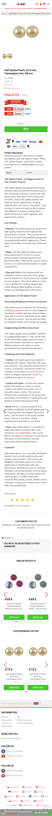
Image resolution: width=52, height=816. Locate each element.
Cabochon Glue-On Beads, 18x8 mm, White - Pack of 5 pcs (38, 606)
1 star (12, 499)
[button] (11, 621)
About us (4, 717)
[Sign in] (41, 4)
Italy (46, 796)
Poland (14, 801)
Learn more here (11, 814)
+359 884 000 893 (39, 8)
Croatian (40, 792)
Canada (42, 805)
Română (42, 787)
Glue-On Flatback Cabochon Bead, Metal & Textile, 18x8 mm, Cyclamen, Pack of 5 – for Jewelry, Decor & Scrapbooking (14, 606)
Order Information (24, 720)
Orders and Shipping (25, 723)
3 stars (22, 499)
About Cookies (7, 726)
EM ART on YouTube (14, 756)
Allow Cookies (41, 812)
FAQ (18, 717)
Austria (28, 792)
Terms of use (6, 723)
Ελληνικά (28, 787)
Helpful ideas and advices (11, 738)
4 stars (27, 499)
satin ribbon (35, 371)
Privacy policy (6, 720)
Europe (35, 796)
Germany (15, 792)
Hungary (22, 796)
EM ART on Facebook (14, 751)
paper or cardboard (24, 435)
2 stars (17, 499)
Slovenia (40, 801)
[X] (2, 811)
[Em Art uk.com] (16, 4)
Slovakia (27, 801)
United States (28, 805)
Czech (10, 796)
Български (14, 787)
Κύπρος (13, 805)
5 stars (32, 499)
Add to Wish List (13, 88)
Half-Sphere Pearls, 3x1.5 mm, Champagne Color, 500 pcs (14, 677)
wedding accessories (14, 310)
